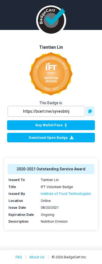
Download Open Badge (48, 138)
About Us (36, 257)
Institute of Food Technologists (66, 194)
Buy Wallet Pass (49, 125)
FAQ (19, 257)
